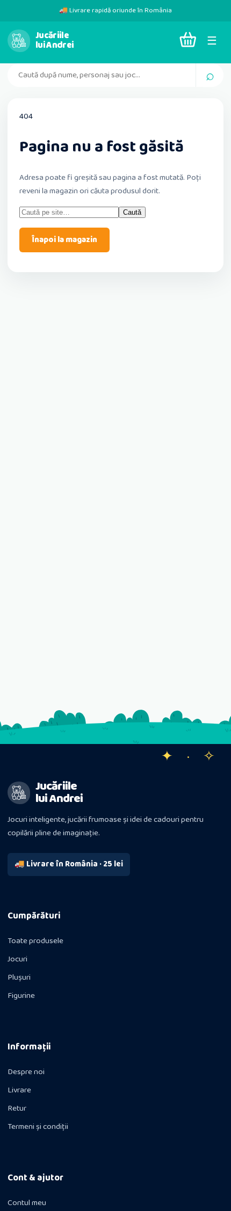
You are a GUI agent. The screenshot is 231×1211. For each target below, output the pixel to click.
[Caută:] (69, 212)
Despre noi (26, 1072)
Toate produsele (35, 941)
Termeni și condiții (38, 1126)
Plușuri (19, 977)
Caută (132, 212)
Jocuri (17, 959)
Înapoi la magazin (64, 240)
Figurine (21, 995)
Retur (17, 1108)
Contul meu (27, 1203)
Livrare (19, 1090)
